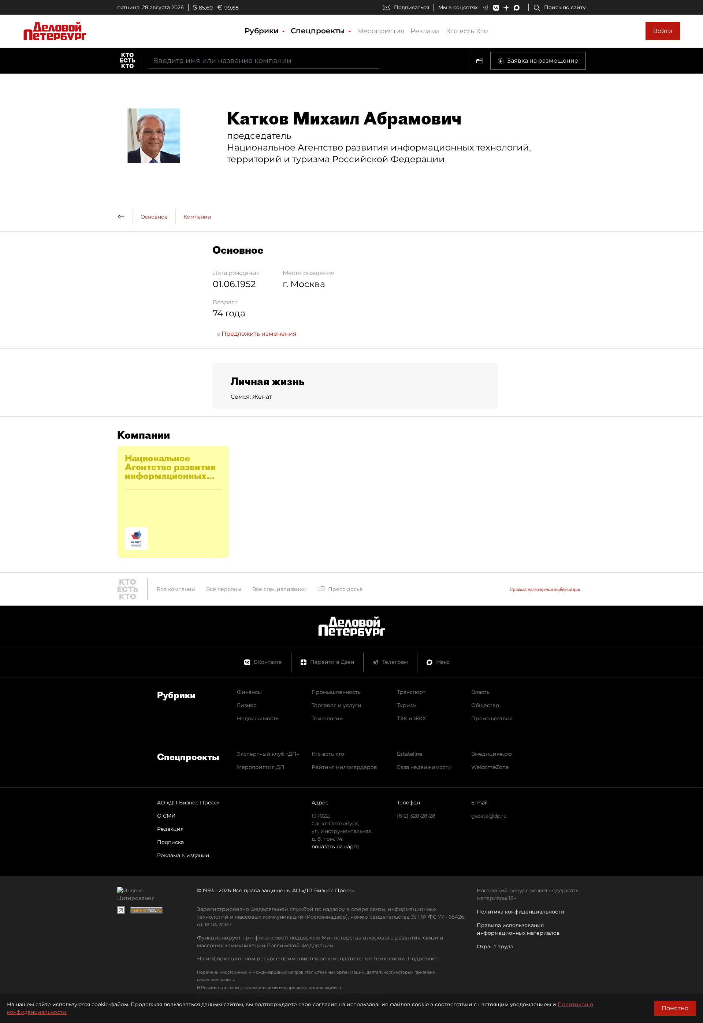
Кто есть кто (328, 754)
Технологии (327, 718)
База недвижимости (424, 767)
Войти (662, 30)
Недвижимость (258, 718)
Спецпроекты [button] (319, 30)
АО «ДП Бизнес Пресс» (188, 802)
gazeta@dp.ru (489, 815)
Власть (480, 692)
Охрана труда (495, 946)
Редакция (170, 829)
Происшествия (492, 718)
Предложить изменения (258, 333)
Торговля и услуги (336, 705)
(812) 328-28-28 (416, 815)
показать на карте (336, 846)
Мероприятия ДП (260, 767)
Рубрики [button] (263, 30)
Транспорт (411, 692)
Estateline (409, 754)
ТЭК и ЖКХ (411, 718)
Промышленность (336, 692)
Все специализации (279, 589)
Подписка (170, 842)
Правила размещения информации (544, 589)
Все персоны (223, 589)
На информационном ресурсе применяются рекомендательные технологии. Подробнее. (318, 958)
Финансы (249, 692)
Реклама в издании (183, 855)
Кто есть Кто (467, 31)
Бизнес (246, 705)
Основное (154, 216)
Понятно (675, 1008)
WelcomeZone (490, 767)
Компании (197, 216)
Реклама (425, 31)
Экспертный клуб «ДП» (268, 754)
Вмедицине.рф (491, 754)
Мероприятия (381, 31)
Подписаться (411, 7)
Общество (485, 705)
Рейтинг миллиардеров (344, 767)
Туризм (407, 705)
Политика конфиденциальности (520, 911)
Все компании (176, 589)
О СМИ (166, 815)
